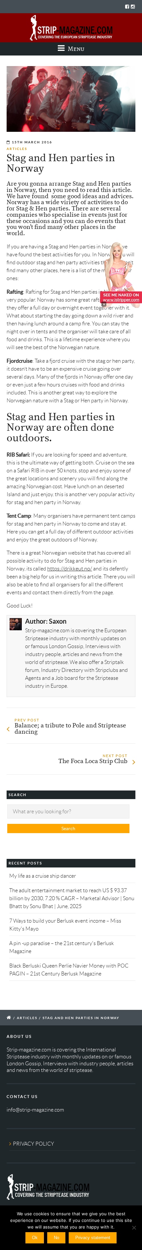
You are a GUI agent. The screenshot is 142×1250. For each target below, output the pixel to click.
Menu (75, 49)
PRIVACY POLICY (33, 1144)
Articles (17, 149)
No (56, 1237)
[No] (133, 1227)
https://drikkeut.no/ (69, 568)
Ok (35, 1237)
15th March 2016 (32, 142)
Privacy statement (92, 1237)
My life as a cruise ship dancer (42, 876)
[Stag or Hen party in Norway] (71, 99)
